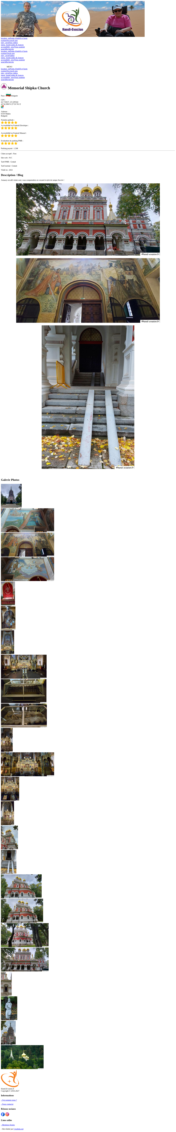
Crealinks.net (18, 1129)
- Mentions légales (8, 1125)
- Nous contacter (7, 1104)
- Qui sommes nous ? (9, 1100)
